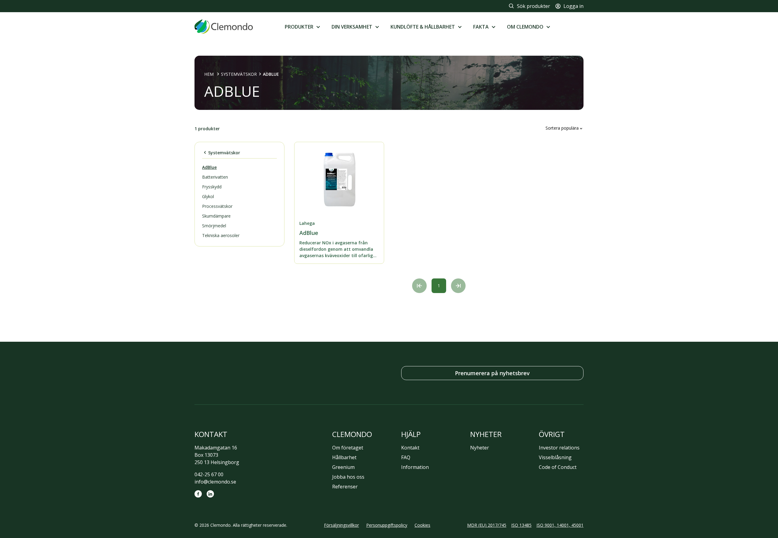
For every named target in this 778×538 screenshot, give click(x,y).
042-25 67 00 (208, 474)
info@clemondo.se (215, 481)
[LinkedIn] (210, 494)
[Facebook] (198, 494)
